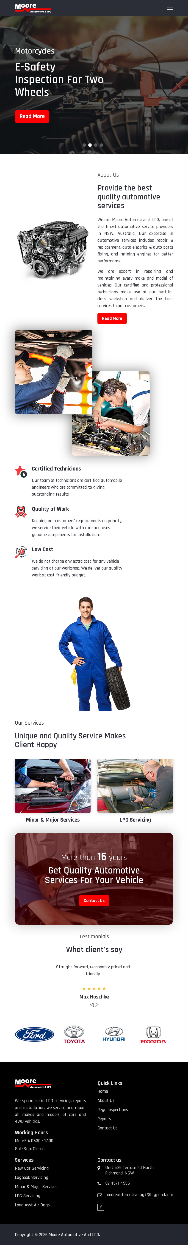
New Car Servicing (32, 1168)
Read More (32, 129)
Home (102, 1091)
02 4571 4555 (117, 1183)
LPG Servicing (53, 820)
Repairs (104, 1119)
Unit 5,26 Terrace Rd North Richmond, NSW (129, 1170)
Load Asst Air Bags (135, 820)
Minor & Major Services (36, 1187)
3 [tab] (95, 145)
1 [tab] (84, 145)
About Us (105, 1100)
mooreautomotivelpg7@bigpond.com (139, 1194)
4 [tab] (101, 145)
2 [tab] (90, 145)
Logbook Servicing (31, 1177)
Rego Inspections (112, 1110)
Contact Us (94, 901)
